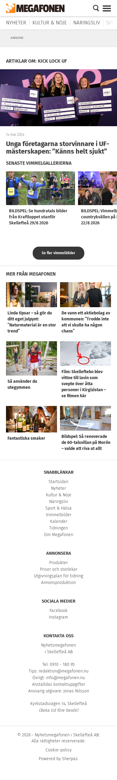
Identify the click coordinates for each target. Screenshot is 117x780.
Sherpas (70, 758)
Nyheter (16, 23)
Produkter (58, 562)
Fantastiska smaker (26, 438)
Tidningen (58, 528)
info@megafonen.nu (65, 677)
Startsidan (58, 481)
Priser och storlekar (58, 569)
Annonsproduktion (58, 582)
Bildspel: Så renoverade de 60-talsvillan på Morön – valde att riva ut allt (86, 442)
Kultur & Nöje (49, 23)
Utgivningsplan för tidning (58, 576)
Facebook (59, 610)
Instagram (58, 617)
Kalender (58, 521)
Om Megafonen (58, 534)
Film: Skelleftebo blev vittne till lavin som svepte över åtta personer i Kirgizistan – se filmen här (84, 383)
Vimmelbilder (58, 514)
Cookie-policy (59, 750)
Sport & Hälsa (58, 508)
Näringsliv (86, 23)
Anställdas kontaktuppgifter (58, 684)
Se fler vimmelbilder (58, 253)
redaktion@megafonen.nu (63, 671)
